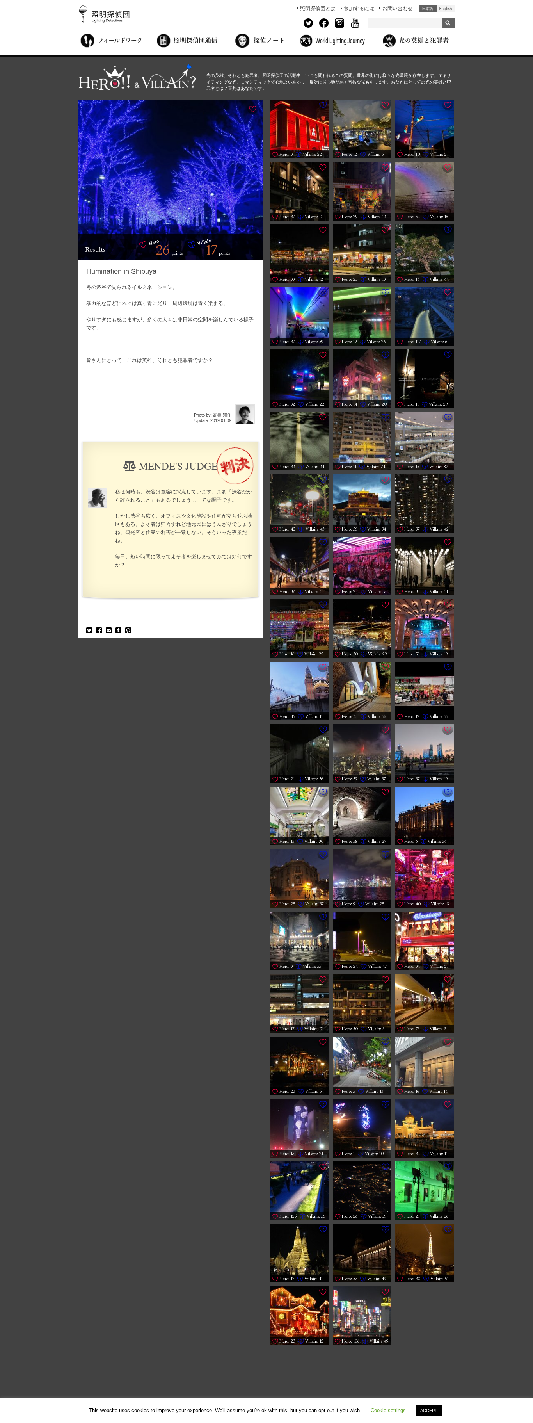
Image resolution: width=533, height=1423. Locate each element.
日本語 (428, 8)
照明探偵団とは (318, 8)
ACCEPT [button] (428, 1410)
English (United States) (446, 8)
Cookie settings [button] (388, 1410)
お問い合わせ (397, 8)
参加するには (359, 8)
